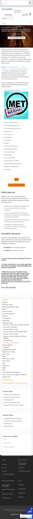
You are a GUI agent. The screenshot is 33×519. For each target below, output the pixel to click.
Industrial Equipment (7, 345)
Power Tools (5, 365)
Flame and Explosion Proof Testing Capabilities (15, 331)
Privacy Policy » (22, 489)
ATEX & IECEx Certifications (10, 327)
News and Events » (23, 460)
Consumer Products (7, 311)
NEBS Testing (5, 361)
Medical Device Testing (8, 352)
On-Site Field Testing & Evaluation (12, 421)
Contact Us (25, 15)
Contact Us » (21, 467)
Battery (4, 309)
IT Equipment (5, 347)
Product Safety (7, 443)
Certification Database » (24, 471)
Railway (4, 368)
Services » (4, 467)
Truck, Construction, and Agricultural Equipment (14, 374)
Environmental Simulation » (8, 490)
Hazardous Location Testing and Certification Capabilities (15, 337)
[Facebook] (19, 514)
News (5, 439)
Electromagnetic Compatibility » (6, 485)
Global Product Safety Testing (11, 397)
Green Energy (5, 320)
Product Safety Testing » (8, 480)
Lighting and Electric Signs (9, 349)
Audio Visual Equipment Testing (10, 307)
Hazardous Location (7, 323)
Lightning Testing (7, 380)
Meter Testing (6, 354)
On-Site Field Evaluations (8, 474)
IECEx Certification (7, 340)
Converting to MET (9, 400)
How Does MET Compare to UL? (12, 394)
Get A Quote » (21, 493)
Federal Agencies (6, 318)
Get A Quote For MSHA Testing (16, 185)
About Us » (4, 464)
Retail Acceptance (8, 426)
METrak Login (8, 15)
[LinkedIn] (16, 514)
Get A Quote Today (16, 38)
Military (4, 356)
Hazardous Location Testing (10, 334)
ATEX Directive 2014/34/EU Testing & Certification (16, 325)
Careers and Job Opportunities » (22, 464)
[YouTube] (21, 514)
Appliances (5, 302)
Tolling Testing (6, 377)
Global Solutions (8, 423)
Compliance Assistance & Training (12, 418)
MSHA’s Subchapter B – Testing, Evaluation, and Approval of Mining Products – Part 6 (15, 69)
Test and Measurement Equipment (11, 372)
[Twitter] (14, 514)
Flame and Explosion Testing (10, 329)
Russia (13, 447)
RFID (3, 370)
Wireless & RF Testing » (7, 494)
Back (16, 179)
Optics (4, 363)
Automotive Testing (7, 304)
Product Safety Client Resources (12, 402)
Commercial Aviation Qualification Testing (14, 383)
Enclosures (5, 316)
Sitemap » (21, 484)
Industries (5, 300)
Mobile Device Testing (8, 358)
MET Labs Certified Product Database (13, 405)
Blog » (19, 480)
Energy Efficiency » (6, 498)
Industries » (5, 471)
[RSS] (12, 514)
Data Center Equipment (8, 314)
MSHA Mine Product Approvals (11, 342)
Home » (4, 460)
